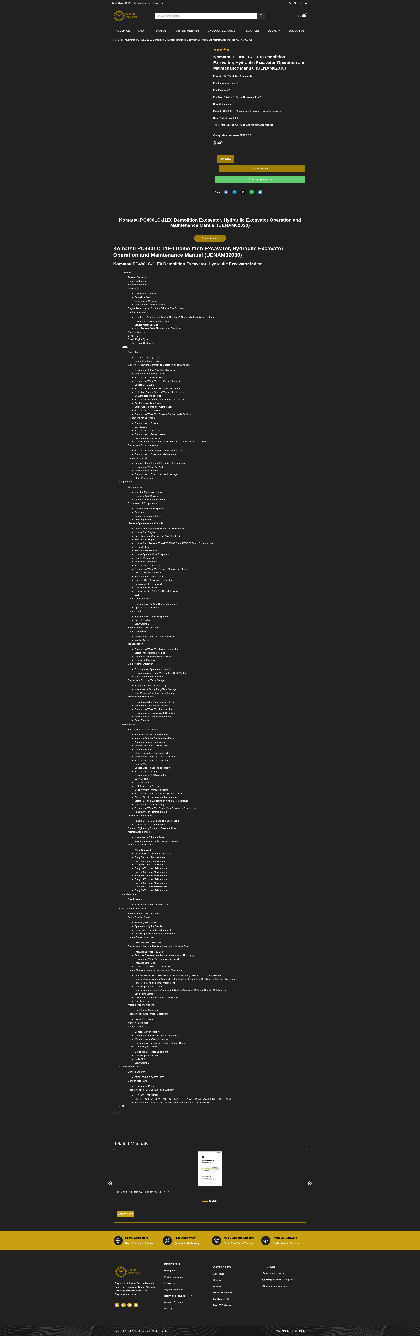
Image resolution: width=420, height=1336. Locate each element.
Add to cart (262, 168)
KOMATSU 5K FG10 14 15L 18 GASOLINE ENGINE (144, 1192)
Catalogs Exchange (221, 30)
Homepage (123, 30)
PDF (122, 39)
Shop (141, 30)
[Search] (261, 16)
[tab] (210, 238)
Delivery (274, 30)
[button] (226, 192)
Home (115, 39)
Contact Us (296, 30)
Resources (252, 30)
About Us (160, 30)
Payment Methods (187, 30)
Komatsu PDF (236, 135)
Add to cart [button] (125, 1214)
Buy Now (225, 158)
